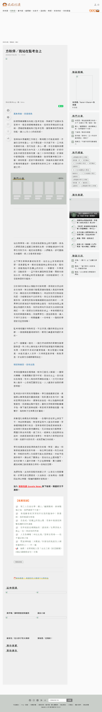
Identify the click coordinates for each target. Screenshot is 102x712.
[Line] (8, 117)
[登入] (95, 5)
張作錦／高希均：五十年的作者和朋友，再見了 (86, 136)
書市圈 (20, 10)
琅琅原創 (57, 10)
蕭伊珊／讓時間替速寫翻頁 (18, 613)
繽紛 (16, 42)
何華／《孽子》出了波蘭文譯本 (86, 261)
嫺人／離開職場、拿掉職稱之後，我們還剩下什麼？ (86, 127)
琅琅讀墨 (66, 10)
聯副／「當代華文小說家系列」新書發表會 (85, 267)
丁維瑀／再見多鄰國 (82, 132)
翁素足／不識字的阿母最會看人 (86, 142)
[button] (8, 124)
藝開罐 (28, 10)
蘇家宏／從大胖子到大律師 (18, 638)
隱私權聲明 (54, 705)
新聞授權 (33, 705)
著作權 (48, 705)
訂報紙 (71, 705)
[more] (60, 178)
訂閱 (69, 700)
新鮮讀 (5, 10)
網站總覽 (86, 705)
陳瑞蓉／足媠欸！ (45, 638)
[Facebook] (8, 110)
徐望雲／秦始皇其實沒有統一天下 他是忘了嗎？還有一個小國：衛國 (86, 121)
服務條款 (41, 705)
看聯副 (13, 10)
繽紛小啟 (41, 613)
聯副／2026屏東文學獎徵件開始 (85, 273)
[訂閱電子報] (93, 10)
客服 (26, 705)
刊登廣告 (16, 705)
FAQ (22, 705)
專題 (50, 10)
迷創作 (35, 10)
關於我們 (78, 705)
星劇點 (43, 10)
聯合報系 (63, 705)
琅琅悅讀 (5, 42)
